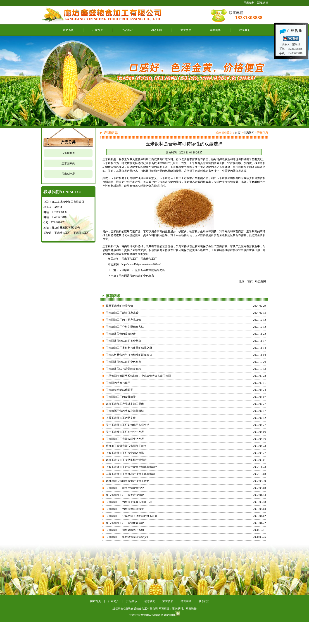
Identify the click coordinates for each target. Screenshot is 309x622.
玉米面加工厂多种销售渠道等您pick (127, 537)
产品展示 (127, 30)
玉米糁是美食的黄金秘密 (121, 333)
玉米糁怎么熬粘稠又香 (119, 389)
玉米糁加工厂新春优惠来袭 (122, 312)
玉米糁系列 (68, 153)
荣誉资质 (186, 30)
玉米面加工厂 (129, 258)
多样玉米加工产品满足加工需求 (125, 403)
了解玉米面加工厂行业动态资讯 (125, 453)
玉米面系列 (68, 163)
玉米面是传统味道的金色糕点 (136, 275)
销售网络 (215, 30)
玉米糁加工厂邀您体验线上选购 (125, 530)
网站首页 (68, 30)
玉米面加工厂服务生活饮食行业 (125, 488)
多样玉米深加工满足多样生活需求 (126, 460)
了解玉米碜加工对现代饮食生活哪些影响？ (131, 467)
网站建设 (146, 615)
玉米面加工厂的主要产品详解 (123, 319)
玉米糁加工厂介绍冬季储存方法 (125, 326)
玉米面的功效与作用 (118, 382)
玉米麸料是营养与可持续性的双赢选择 (129, 354)
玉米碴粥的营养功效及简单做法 (125, 410)
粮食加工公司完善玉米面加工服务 (126, 446)
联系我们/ (62, 191)
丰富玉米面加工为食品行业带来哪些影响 (130, 474)
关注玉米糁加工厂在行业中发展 (125, 432)
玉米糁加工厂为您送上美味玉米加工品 (129, 502)
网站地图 (169, 615)
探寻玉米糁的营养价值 (119, 305)
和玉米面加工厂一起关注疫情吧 (125, 495)
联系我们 (244, 30)
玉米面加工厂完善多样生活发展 (125, 439)
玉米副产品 (68, 173)
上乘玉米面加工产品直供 (121, 417)
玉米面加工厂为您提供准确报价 (125, 509)
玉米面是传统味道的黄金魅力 (123, 340)
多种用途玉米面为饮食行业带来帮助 (127, 481)
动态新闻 (156, 30)
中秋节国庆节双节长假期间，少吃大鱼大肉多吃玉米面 (138, 375)
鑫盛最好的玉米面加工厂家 (154, 81)
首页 (237, 132)
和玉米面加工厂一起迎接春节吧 (125, 523)
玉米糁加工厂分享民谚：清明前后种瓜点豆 (131, 516)
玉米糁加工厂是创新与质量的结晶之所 (142, 270)
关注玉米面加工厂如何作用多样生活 (127, 424)
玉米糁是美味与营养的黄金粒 (123, 368)
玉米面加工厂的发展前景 (121, 396)
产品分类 (68, 142)
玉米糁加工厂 (148, 258)
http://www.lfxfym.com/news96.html (141, 264)
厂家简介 (97, 30)
